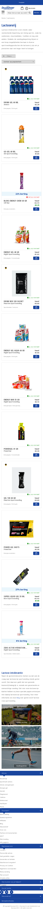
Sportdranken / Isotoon (10, 307)
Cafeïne (2, 797)
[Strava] (11, 892)
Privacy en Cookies (6, 865)
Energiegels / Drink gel (10, 108)
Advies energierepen (7, 785)
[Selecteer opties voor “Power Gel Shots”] (36, 553)
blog (18, 698)
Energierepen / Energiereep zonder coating (13, 405)
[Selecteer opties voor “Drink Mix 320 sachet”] (36, 307)
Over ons (3, 830)
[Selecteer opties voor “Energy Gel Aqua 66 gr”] (36, 356)
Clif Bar (7, 203)
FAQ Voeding (4, 839)
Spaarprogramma (6, 817)
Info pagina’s (4, 842)
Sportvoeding (4, 814)
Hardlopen (3, 803)
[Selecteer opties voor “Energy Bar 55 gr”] (36, 405)
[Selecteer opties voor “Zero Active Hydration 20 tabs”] (36, 654)
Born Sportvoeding (11, 598)
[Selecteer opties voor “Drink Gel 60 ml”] (36, 108)
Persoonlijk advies (6, 853)
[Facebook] (1, 892)
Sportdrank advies (6, 782)
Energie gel (4, 788)
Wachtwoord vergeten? (8, 862)
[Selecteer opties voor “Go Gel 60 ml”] (36, 157)
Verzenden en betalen (7, 859)
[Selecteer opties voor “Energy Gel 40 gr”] (36, 258)
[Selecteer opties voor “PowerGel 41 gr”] (36, 455)
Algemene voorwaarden (8, 868)
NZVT (2, 836)
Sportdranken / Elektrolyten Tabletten (13, 654)
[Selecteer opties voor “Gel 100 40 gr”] (36, 504)
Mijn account (4, 875)
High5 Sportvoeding (12, 254)
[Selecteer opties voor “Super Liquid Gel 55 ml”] (36, 604)
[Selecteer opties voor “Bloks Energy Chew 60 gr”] (36, 209)
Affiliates (3, 820)
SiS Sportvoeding (10, 154)
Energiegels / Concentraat (11, 258)
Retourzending (5, 872)
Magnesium (4, 794)
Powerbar (7, 451)
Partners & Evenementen (8, 833)
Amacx (6, 104)
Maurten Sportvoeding (13, 303)
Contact (2, 850)
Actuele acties (4, 878)
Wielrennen (4, 800)
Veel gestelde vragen (7, 856)
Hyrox (2, 806)
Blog (1, 823)
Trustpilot (21, 2)
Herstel (2, 791)
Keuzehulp (3, 778)
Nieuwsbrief (4, 827)
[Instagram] (6, 892)
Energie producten (9, 209)
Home (4, 18)
